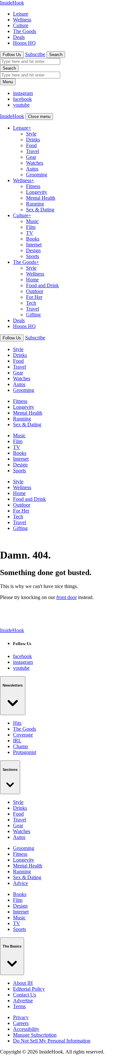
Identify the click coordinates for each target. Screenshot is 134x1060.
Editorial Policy (29, 989)
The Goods (24, 31)
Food (31, 145)
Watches (34, 163)
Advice (20, 883)
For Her (34, 297)
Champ (20, 746)
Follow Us (12, 54)
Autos (32, 168)
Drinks (33, 139)
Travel (32, 151)
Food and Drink (42, 285)
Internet (34, 244)
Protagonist (24, 752)
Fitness (33, 186)
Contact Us (24, 994)
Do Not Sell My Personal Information (51, 1040)
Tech (31, 303)
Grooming (36, 174)
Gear (31, 157)
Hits (17, 723)
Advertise (23, 1000)
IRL (17, 740)
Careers (21, 1023)
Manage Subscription (35, 1035)
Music (32, 221)
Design (33, 250)
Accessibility (26, 1029)
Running (35, 203)
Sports (32, 256)
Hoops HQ (24, 43)
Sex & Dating (40, 209)
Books (32, 238)
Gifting (33, 314)
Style (31, 133)
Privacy (21, 1017)
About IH (23, 983)
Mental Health (40, 198)
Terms (19, 1006)
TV (29, 233)
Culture (20, 25)
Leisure (20, 14)
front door (66, 597)
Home (32, 279)
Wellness (22, 19)
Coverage (23, 734)
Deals (19, 37)
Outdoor (34, 291)
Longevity (36, 192)
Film (30, 227)
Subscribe (35, 54)
